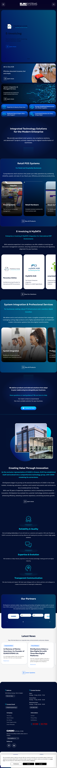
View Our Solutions (30, 294)
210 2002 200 (33, 707)
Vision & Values (10, 717)
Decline (28, 763)
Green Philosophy (11, 724)
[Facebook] (9, 745)
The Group (9, 715)
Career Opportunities (11, 722)
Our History (9, 720)
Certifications (34, 720)
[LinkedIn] (14, 745)
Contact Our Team (29, 408)
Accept (40, 763)
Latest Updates (30, 672)
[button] (51, 58)
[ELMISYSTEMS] (28, 5)
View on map (9, 696)
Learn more (12, 44)
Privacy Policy (34, 717)
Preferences (16, 763)
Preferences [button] (32, 760)
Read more (6, 660)
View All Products (30, 221)
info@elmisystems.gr (11, 707)
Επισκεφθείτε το (12, 738)
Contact (33, 715)
